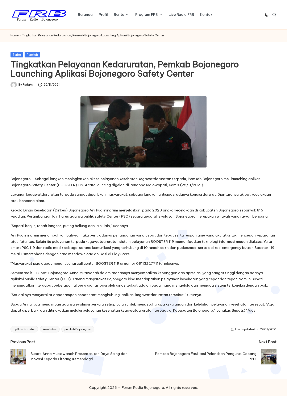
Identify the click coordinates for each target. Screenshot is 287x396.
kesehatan (50, 329)
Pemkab (32, 55)
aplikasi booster (24, 329)
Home (15, 35)
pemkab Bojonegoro (78, 329)
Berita (17, 55)
